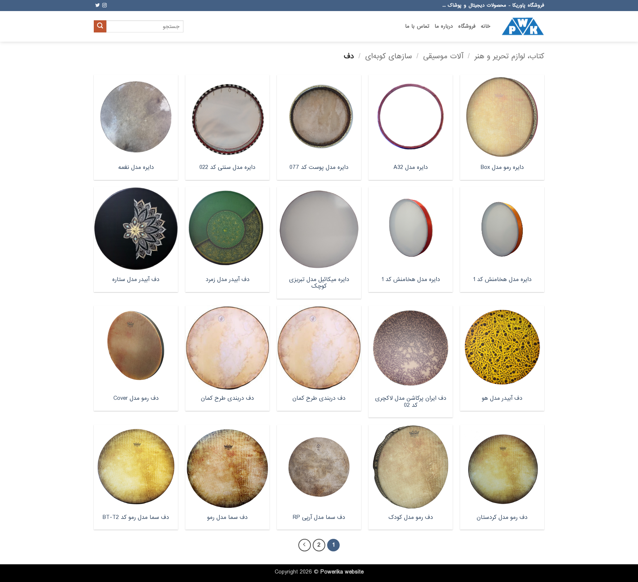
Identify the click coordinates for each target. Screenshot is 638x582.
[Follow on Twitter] (97, 5)
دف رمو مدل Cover (136, 398)
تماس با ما (417, 26)
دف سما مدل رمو (227, 517)
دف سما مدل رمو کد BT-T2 (136, 517)
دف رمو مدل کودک (410, 517)
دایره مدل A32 (411, 167)
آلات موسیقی (443, 56)
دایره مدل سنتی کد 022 (227, 167)
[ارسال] (100, 26)
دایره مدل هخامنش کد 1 (502, 279)
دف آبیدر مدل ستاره (136, 279)
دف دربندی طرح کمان (319, 398)
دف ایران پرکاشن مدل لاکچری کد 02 (410, 402)
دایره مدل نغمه (136, 167)
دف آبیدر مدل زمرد (228, 279)
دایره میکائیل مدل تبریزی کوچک (319, 283)
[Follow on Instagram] (104, 5)
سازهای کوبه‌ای (388, 56)
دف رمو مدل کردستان (502, 517)
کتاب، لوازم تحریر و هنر (509, 56)
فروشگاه (467, 26)
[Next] (304, 545)
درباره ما (444, 26)
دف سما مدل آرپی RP (319, 517)
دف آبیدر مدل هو (502, 398)
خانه (485, 26)
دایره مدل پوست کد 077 (319, 167)
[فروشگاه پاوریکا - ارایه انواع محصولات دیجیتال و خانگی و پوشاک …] (522, 26)
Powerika (331, 572)
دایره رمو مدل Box (502, 167)
